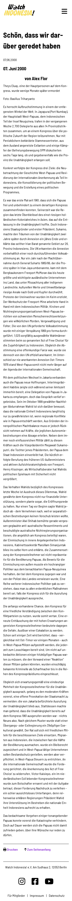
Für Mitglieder (16, 895)
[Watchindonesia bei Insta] (21, 881)
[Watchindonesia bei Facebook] (35, 881)
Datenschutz (56, 895)
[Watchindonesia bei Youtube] (49, 881)
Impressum (37, 895)
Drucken (12, 849)
